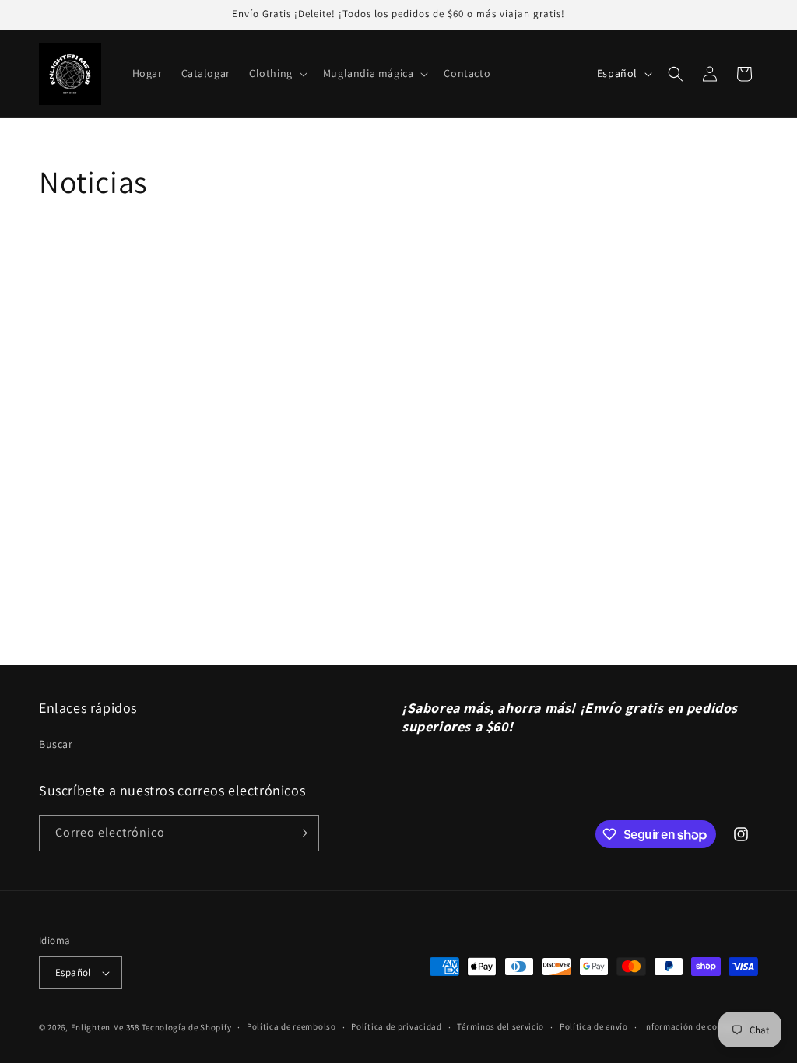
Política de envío (594, 1026)
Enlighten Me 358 (105, 1027)
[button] (277, 73)
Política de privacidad (396, 1026)
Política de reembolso (291, 1026)
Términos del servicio (500, 1026)
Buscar (56, 744)
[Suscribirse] (301, 833)
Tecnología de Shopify (187, 1027)
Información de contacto (693, 1026)
